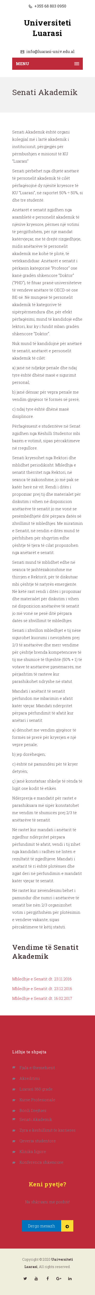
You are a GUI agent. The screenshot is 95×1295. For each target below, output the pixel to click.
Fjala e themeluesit (37, 1067)
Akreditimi (29, 1078)
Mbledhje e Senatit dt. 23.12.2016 (42, 988)
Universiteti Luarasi (47, 27)
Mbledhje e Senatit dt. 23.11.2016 (42, 978)
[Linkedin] (70, 1278)
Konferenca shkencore (41, 1162)
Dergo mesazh (41, 1225)
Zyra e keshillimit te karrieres (47, 1130)
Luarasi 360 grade (36, 1089)
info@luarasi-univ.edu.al (50, 51)
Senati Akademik (35, 1119)
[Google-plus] (58, 1278)
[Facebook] (47, 1278)
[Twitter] (25, 1278)
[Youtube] (36, 1278)
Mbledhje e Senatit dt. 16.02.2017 (42, 998)
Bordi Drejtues (32, 1110)
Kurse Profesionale (37, 1099)
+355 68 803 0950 (49, 6)
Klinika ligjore (32, 1151)
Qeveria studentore (37, 1140)
